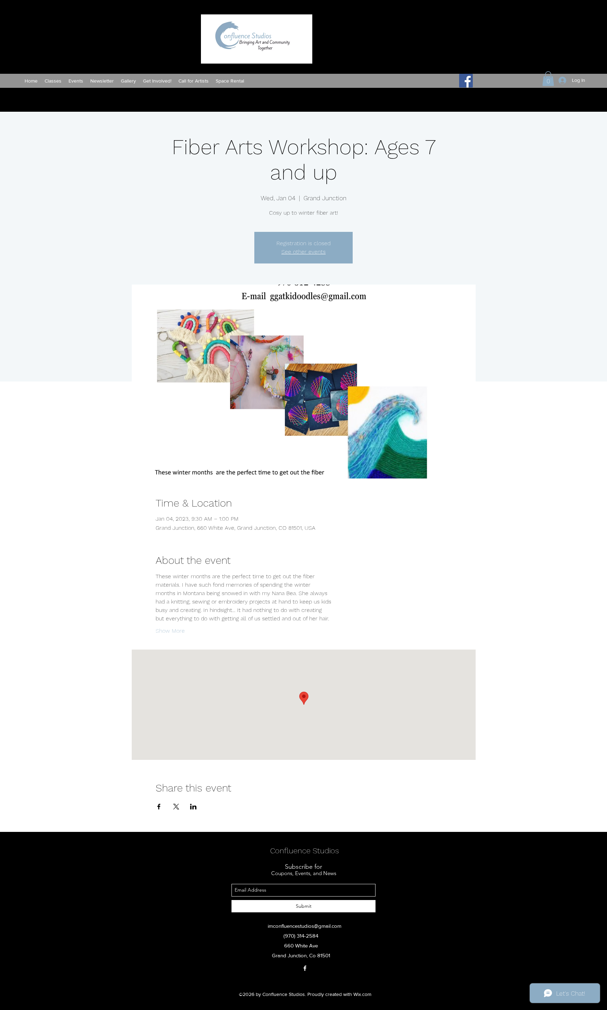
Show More (170, 630)
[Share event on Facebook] (159, 806)
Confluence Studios (304, 850)
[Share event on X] (176, 806)
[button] (548, 78)
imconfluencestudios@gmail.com (304, 926)
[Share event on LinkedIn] (193, 806)
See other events (303, 251)
